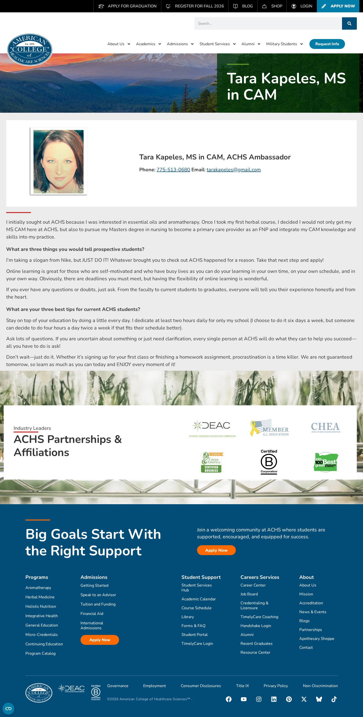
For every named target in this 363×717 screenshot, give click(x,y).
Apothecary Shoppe (316, 638)
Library (188, 617)
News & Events (312, 612)
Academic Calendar (199, 599)
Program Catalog (40, 653)
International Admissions (92, 625)
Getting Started (94, 585)
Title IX (242, 686)
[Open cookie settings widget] (8, 709)
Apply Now (99, 640)
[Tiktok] (334, 699)
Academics (145, 44)
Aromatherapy (38, 587)
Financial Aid (92, 613)
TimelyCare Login (197, 643)
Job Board (249, 594)
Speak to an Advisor (98, 595)
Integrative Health (41, 616)
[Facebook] (229, 699)
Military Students (281, 44)
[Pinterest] (289, 699)
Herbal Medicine (40, 597)
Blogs (304, 621)
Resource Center (255, 652)
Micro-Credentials (41, 634)
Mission (306, 594)
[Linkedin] (274, 699)
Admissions (177, 44)
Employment (154, 686)
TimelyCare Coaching (259, 617)
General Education (41, 625)
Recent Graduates (257, 643)
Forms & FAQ (193, 626)
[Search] (349, 23)
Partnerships (310, 629)
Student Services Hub (197, 588)
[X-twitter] (304, 699)
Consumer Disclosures (201, 686)
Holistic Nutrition (40, 606)
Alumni (248, 44)
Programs (36, 577)
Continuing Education (44, 644)
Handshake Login (256, 626)
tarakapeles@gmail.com (234, 169)
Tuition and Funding (98, 604)
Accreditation (311, 603)
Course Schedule (197, 608)
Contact (306, 647)
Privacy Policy (276, 686)
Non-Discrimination (320, 686)
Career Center (253, 585)
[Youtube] (244, 699)
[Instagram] (259, 699)
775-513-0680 (173, 169)
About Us (115, 44)
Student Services (215, 44)
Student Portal (195, 634)
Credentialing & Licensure (254, 605)
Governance (117, 686)
